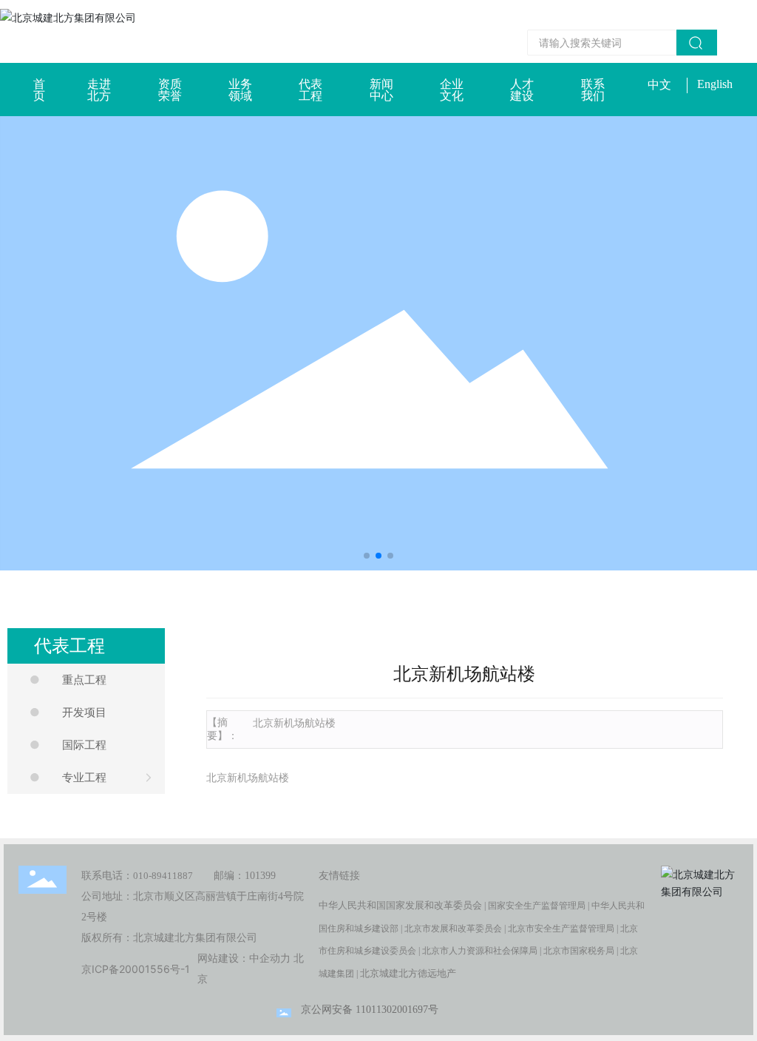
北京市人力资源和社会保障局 (479, 951)
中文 (659, 84)
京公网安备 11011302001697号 (369, 1009)
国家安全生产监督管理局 (536, 905)
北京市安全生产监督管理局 (561, 928)
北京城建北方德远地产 (408, 973)
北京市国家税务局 (578, 951)
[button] (367, 556)
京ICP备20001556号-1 (135, 969)
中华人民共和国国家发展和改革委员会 (400, 905)
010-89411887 (163, 875)
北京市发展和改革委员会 (453, 928)
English (715, 84)
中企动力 (270, 958)
